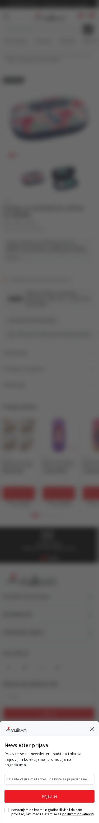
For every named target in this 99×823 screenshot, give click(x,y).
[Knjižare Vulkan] (15, 728)
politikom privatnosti (78, 814)
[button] (92, 728)
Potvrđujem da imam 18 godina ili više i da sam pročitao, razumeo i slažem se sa (52, 812)
